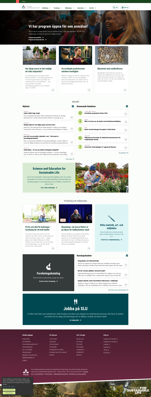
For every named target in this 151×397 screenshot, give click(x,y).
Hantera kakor (49, 374)
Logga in (24, 360)
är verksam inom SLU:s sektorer (58, 352)
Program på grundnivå (35, 37)
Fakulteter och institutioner (29, 355)
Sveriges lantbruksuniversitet (33, 7)
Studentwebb (26, 339)
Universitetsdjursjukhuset (29, 344)
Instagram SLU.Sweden (109, 339)
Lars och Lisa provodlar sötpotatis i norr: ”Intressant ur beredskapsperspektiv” (41, 137)
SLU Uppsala (79, 347)
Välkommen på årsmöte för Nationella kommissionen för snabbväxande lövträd (102, 138)
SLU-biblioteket (26, 341)
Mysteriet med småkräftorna (110, 68)
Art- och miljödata (27, 349)
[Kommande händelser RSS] (127, 106)
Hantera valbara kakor (9, 386)
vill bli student (53, 339)
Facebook (106, 347)
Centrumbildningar (27, 347)
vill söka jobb (53, 347)
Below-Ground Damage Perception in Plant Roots (99, 129)
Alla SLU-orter (80, 339)
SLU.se (23, 1)
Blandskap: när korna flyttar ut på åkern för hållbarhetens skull (75, 228)
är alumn (51, 355)
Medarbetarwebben (27, 357)
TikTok (105, 350)
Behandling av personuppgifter (77, 374)
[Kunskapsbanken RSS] (127, 256)
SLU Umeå (79, 344)
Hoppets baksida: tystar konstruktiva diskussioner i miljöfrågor (98, 281)
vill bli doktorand (54, 344)
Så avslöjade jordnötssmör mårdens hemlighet (73, 70)
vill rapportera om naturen (56, 349)
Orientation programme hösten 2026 (96, 113)
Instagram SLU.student (109, 341)
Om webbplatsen (39, 374)
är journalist (52, 341)
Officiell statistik (26, 352)
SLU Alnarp (79, 341)
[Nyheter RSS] (72, 106)
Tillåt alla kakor (9, 393)
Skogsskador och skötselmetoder (88, 261)
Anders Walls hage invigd (32, 113)
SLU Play (105, 352)
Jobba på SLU (80, 349)
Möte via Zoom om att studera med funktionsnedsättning (102, 121)
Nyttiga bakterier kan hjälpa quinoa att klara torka (39, 125)
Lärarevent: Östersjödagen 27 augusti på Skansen (100, 147)
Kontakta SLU (80, 352)
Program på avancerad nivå (36, 39)
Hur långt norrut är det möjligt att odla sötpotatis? (38, 70)
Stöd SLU (78, 355)
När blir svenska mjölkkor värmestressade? (91, 271)
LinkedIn (105, 344)
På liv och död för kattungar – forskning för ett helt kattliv (38, 228)
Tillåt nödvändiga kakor (9, 390)
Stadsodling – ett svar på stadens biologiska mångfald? (41, 150)
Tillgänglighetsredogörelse (60, 374)
